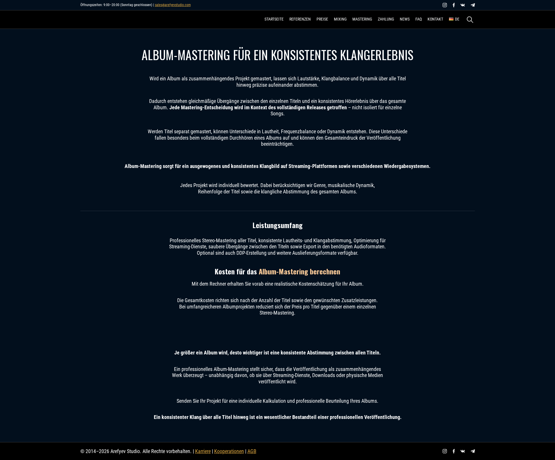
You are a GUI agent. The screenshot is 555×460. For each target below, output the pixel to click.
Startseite (274, 19)
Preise (322, 19)
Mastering (362, 19)
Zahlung (386, 19)
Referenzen (300, 19)
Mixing (340, 19)
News (405, 19)
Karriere (203, 451)
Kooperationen (229, 451)
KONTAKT (435, 19)
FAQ (418, 19)
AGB (251, 451)
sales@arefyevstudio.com (173, 5)
